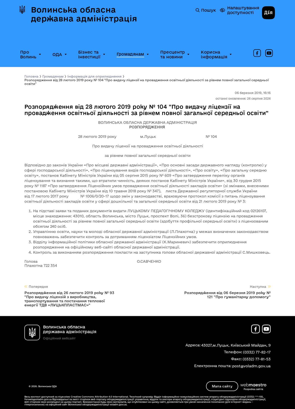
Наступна (258, 286)
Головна (31, 76)
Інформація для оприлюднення (94, 76)
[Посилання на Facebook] (257, 53)
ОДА (57, 54)
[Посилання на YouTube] (269, 53)
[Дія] (268, 13)
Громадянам (130, 54)
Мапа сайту (222, 386)
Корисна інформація (214, 54)
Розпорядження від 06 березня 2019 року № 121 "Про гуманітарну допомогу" (227, 295)
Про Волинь (28, 54)
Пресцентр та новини (172, 54)
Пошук (208, 10)
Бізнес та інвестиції (89, 54)
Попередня (38, 286)
